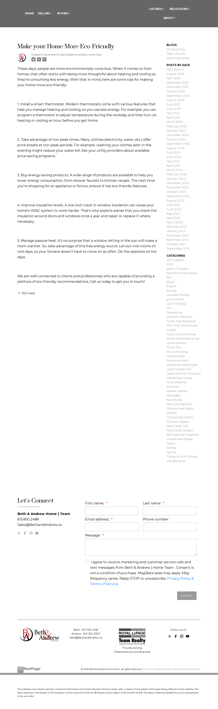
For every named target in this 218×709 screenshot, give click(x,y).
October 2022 (176, 244)
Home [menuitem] (29, 13)
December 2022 (178, 235)
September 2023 (178, 196)
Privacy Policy (150, 669)
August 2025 (175, 100)
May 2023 (173, 213)
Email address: (97, 519)
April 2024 (174, 165)
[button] (19, 533)
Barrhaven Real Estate (182, 273)
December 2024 (178, 135)
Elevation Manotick (180, 316)
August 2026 (175, 74)
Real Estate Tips (177, 426)
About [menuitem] (168, 18)
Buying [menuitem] (62, 13)
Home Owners (176, 343)
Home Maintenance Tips (183, 338)
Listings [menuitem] (155, 9)
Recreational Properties (183, 434)
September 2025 (178, 95)
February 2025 (177, 126)
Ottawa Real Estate (180, 417)
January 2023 (176, 231)
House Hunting (177, 351)
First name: (95, 503)
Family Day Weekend (181, 321)
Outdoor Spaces (178, 421)
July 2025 (173, 104)
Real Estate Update (180, 430)
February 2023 (177, 226)
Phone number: (156, 519)
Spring (171, 452)
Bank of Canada (177, 268)
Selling (171, 447)
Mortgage (173, 395)
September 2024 (178, 143)
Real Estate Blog (178, 58)
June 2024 (174, 157)
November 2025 (178, 87)
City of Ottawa (176, 303)
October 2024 (176, 139)
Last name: (152, 503)
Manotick (173, 386)
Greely (171, 330)
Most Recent (175, 69)
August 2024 (175, 148)
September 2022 (178, 248)
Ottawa (172, 412)
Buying (171, 290)
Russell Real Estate (180, 439)
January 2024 (176, 178)
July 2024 (173, 152)
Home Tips (174, 347)
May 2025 (173, 113)
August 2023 (175, 200)
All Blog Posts (176, 49)
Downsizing (174, 312)
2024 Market (175, 260)
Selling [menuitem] (44, 13)
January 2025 (176, 130)
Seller (171, 443)
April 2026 (173, 78)
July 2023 (173, 204)
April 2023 (174, 218)
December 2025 (178, 82)
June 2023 (174, 209)
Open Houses (176, 53)
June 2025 (174, 108)
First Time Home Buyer (182, 325)
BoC (169, 277)
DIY (169, 308)
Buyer (171, 282)
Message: (93, 535)
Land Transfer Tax (179, 369)
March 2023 (175, 222)
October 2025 (176, 91)
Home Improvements (181, 334)
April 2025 (173, 117)
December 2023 (178, 183)
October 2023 (176, 192)
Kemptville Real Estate (182, 365)
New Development (180, 404)
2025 (170, 264)
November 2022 (178, 239)
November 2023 (178, 187)
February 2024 (177, 174)
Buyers (171, 286)
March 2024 (175, 170)
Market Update (177, 391)
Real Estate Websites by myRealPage (180, 669)
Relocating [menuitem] (179, 9)
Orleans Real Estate (180, 408)
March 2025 (175, 122)
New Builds (174, 400)
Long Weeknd (176, 382)
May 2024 (173, 161)
